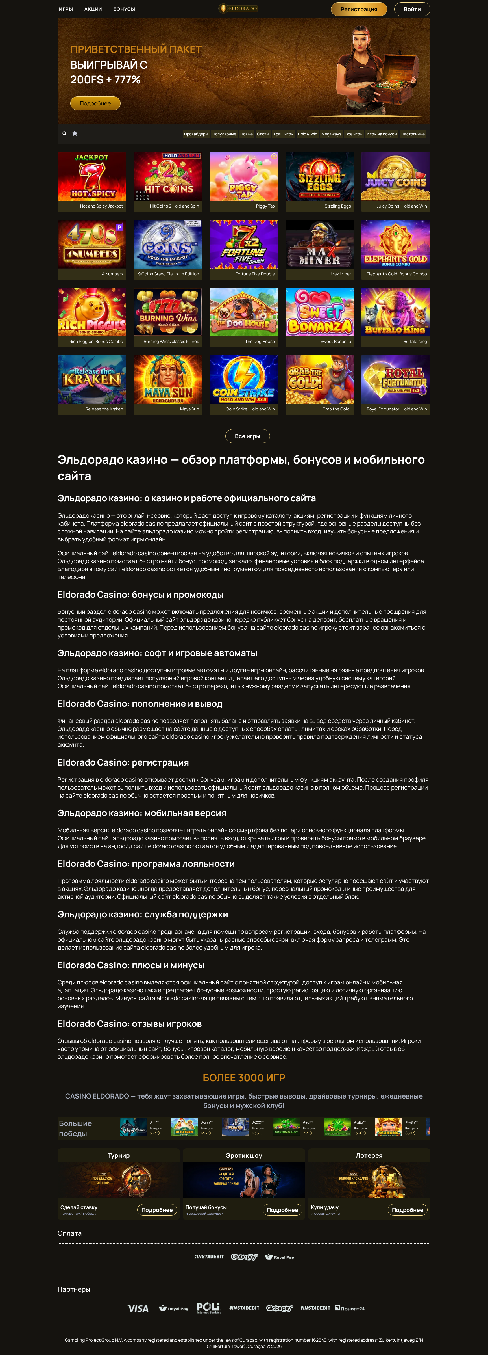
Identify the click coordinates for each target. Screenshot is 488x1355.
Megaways (331, 134)
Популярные (224, 134)
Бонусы (125, 9)
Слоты (263, 134)
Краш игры (283, 134)
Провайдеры (196, 134)
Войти (412, 9)
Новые (246, 134)
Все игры (354, 134)
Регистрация (359, 9)
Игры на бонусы (382, 134)
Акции (93, 9)
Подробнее (95, 103)
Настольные (413, 134)
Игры (66, 9)
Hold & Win (307, 134)
